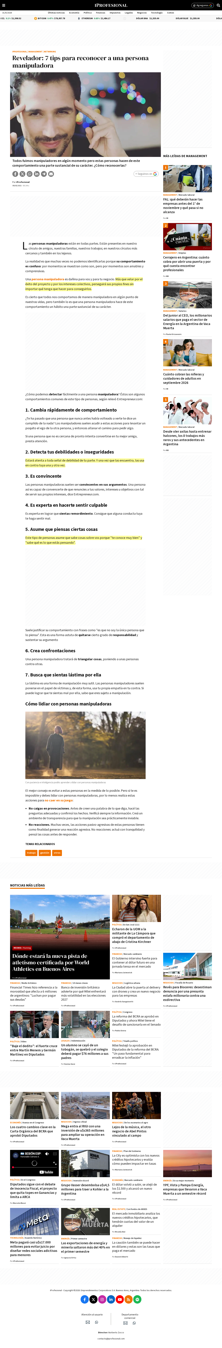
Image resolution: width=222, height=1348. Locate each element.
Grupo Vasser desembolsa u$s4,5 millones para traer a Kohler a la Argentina (85, 1189)
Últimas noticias (56, 12)
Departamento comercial (130, 1316)
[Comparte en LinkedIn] (37, 174)
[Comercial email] (125, 1323)
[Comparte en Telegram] (44, 174)
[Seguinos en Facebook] (85, 1299)
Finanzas (100, 12)
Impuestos (115, 12)
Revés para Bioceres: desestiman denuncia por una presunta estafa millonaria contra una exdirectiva (187, 993)
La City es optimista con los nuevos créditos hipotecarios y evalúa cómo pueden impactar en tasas (135, 1159)
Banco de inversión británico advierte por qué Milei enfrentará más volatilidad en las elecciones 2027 (83, 993)
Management (35, 51)
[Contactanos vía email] (88, 1322)
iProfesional (19, 51)
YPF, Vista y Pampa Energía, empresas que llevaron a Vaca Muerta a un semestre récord (185, 1189)
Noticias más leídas (27, 885)
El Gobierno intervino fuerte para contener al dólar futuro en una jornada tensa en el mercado (134, 962)
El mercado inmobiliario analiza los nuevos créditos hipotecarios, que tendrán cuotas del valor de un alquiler (136, 1220)
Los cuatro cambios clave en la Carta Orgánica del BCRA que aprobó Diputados (33, 1131)
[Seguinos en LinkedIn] (111, 1299)
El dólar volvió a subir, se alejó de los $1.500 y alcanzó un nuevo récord (134, 1188)
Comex (170, 12)
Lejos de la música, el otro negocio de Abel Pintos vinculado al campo (131, 1131)
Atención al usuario (92, 1314)
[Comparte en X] (22, 174)
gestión (44, 853)
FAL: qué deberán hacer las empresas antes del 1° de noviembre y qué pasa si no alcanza (183, 205)
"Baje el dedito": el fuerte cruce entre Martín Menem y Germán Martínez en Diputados (33, 1050)
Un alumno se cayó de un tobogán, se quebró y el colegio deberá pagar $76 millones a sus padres (84, 1051)
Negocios (142, 12)
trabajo (31, 853)
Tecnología (157, 12)
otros (57, 853)
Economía (74, 12)
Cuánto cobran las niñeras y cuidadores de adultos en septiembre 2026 (183, 378)
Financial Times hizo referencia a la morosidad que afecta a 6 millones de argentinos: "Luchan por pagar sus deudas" (33, 993)
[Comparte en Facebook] (15, 174)
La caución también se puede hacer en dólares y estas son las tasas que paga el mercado (136, 1247)
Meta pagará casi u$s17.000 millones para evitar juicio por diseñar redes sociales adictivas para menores (33, 1248)
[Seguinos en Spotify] (137, 1299)
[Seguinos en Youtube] (120, 1299)
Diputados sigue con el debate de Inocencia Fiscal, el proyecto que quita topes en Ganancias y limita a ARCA (33, 1190)
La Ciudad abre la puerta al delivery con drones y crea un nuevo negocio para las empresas (136, 991)
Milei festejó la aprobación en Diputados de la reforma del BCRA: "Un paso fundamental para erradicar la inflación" (135, 1051)
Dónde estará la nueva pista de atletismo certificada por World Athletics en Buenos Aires (50, 962)
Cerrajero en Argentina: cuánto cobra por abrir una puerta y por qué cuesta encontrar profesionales (187, 263)
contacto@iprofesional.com (111, 1338)
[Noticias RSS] (128, 1299)
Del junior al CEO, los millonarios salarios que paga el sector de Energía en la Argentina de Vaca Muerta (187, 321)
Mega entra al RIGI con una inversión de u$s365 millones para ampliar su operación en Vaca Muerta (82, 1132)
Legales (129, 12)
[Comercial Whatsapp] (134, 1323)
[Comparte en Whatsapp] (30, 174)
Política (88, 12)
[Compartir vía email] (51, 174)
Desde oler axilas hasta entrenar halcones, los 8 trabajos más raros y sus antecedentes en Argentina (187, 437)
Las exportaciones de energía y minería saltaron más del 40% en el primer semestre (85, 1247)
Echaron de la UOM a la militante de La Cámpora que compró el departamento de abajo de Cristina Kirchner (134, 935)
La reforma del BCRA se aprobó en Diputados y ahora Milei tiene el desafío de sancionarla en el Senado (136, 1020)
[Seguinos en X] (93, 1299)
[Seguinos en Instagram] (102, 1299)
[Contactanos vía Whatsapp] (96, 1322)
